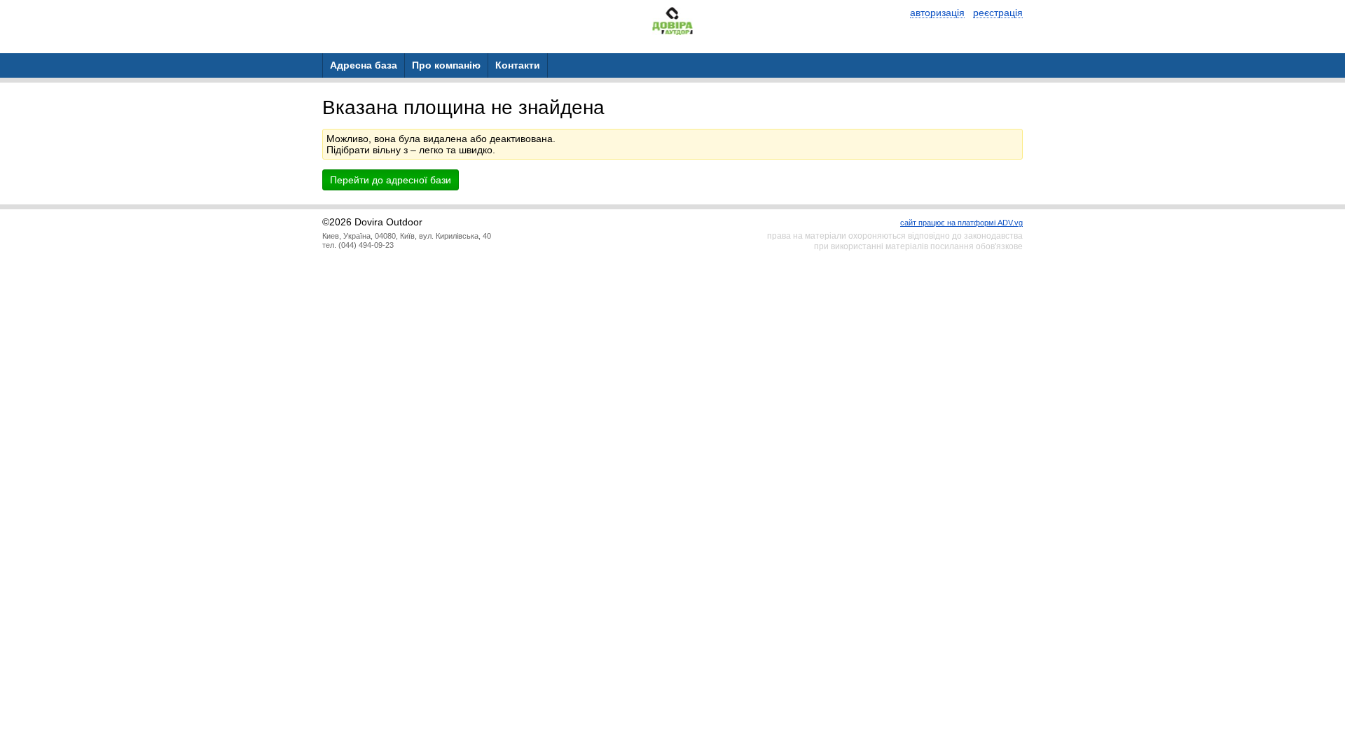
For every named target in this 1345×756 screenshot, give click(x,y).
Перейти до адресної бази (390, 180)
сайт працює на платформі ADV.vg (961, 222)
